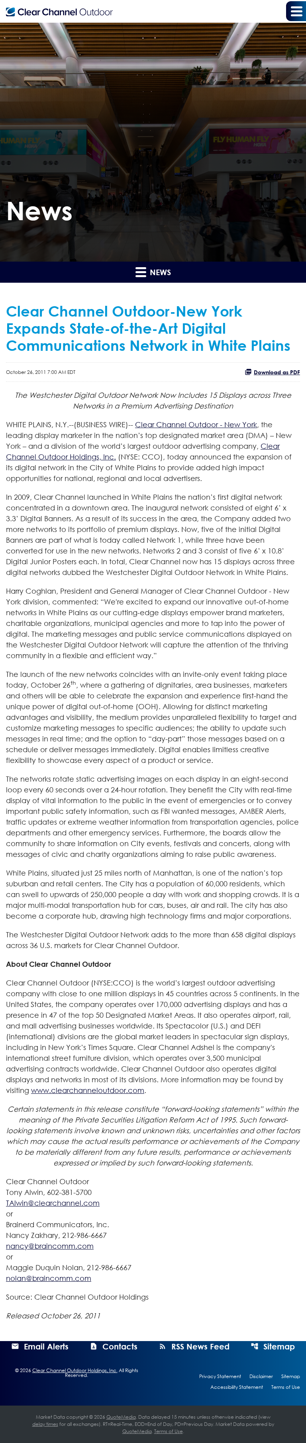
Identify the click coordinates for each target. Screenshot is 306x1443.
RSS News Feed (200, 1346)
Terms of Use (285, 1387)
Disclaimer (261, 1376)
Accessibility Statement (236, 1387)
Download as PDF (277, 372)
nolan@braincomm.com (48, 1278)
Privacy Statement (220, 1376)
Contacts (119, 1346)
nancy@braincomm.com (50, 1246)
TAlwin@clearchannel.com (53, 1203)
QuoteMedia (121, 1417)
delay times (45, 1424)
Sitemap (279, 1346)
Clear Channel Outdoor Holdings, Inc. (75, 1370)
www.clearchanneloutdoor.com (87, 1090)
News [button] (159, 272)
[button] (296, 11)
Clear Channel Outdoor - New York (196, 424)
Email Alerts (46, 1346)
